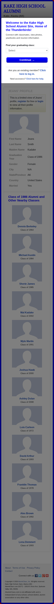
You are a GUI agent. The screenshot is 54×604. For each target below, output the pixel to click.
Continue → (27, 59)
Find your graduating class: (20, 45)
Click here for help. (35, 79)
